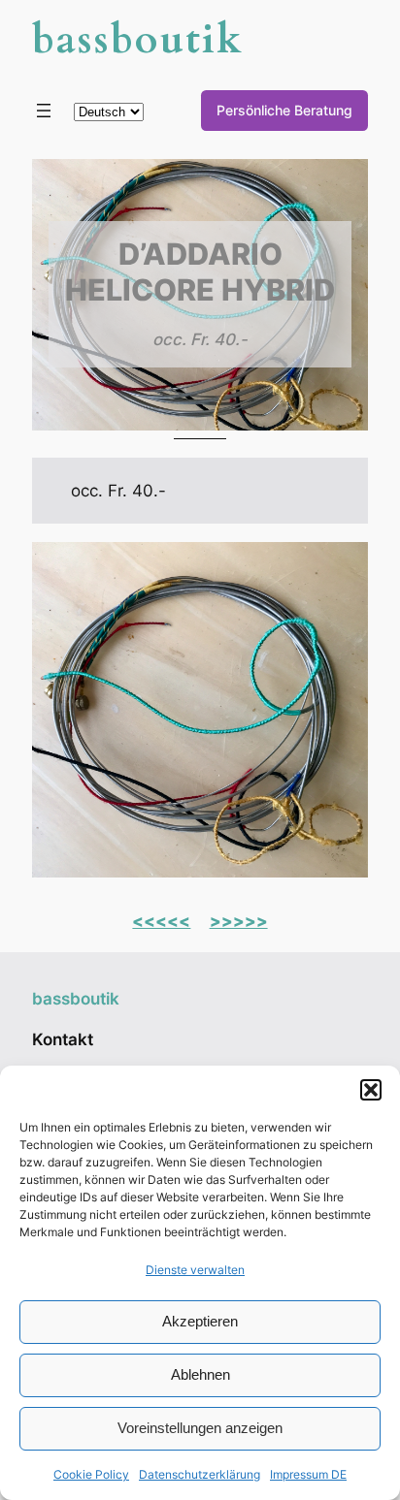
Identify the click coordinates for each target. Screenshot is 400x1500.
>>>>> (239, 921)
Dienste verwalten (195, 1269)
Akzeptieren (200, 1321)
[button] (371, 1090)
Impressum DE (308, 1474)
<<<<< (161, 921)
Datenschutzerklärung (199, 1474)
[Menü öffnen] (43, 110)
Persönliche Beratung (284, 110)
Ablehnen (200, 1374)
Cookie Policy (91, 1474)
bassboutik (137, 40)
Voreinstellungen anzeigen (200, 1428)
